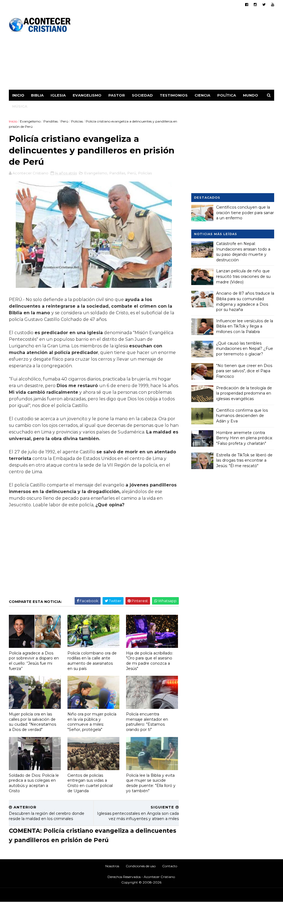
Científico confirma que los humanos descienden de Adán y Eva (242, 416)
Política (226, 95)
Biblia (37, 95)
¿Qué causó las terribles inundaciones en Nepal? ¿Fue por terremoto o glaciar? (244, 348)
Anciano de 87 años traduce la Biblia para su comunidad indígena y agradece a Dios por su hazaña (245, 301)
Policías (77, 121)
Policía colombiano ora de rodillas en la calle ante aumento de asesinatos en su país (92, 661)
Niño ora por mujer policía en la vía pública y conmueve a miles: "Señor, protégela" (91, 722)
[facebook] (246, 4)
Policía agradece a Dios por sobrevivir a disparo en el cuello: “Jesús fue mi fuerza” (34, 661)
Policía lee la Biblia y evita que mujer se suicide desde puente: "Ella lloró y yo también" (150, 783)
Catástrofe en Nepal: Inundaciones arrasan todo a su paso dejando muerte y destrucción (243, 251)
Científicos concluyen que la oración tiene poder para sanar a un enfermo (245, 212)
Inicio (18, 95)
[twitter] (264, 4)
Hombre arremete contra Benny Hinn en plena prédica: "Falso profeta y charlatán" (244, 438)
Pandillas (50, 121)
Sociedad (142, 95)
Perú (64, 121)
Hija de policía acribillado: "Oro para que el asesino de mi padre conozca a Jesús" (149, 661)
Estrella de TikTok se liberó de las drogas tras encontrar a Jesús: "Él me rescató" (244, 460)
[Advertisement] (173, 51)
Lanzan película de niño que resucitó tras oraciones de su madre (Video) (243, 276)
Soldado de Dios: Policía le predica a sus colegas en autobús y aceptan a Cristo (34, 783)
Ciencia (202, 95)
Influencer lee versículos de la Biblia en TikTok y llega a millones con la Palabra (244, 326)
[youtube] (272, 4)
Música (19, 106)
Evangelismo (87, 95)
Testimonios (174, 95)
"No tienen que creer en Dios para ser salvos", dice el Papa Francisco (244, 371)
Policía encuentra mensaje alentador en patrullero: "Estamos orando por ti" (147, 722)
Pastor (116, 95)
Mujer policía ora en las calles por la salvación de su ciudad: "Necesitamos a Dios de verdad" (32, 722)
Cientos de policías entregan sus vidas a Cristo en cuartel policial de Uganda (90, 783)
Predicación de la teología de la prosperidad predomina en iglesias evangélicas (244, 393)
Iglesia (58, 95)
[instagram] (255, 4)
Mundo (250, 95)
